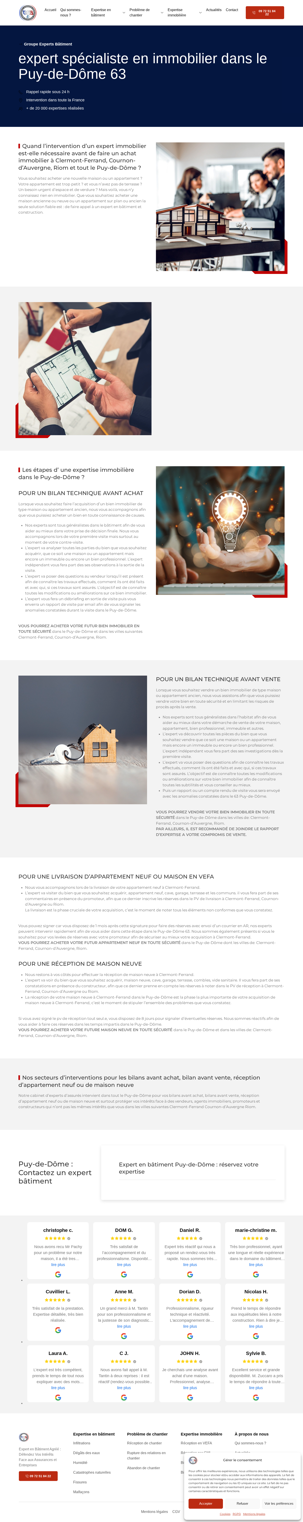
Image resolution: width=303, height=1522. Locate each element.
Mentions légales (254, 1514)
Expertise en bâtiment (101, 12)
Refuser (242, 1503)
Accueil (50, 10)
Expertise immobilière (177, 12)
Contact (232, 10)
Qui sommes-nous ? (70, 12)
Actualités (214, 10)
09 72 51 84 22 (267, 12)
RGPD (237, 1514)
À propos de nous (252, 1434)
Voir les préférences (279, 1503)
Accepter (205, 1503)
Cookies (225, 1514)
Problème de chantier (140, 12)
